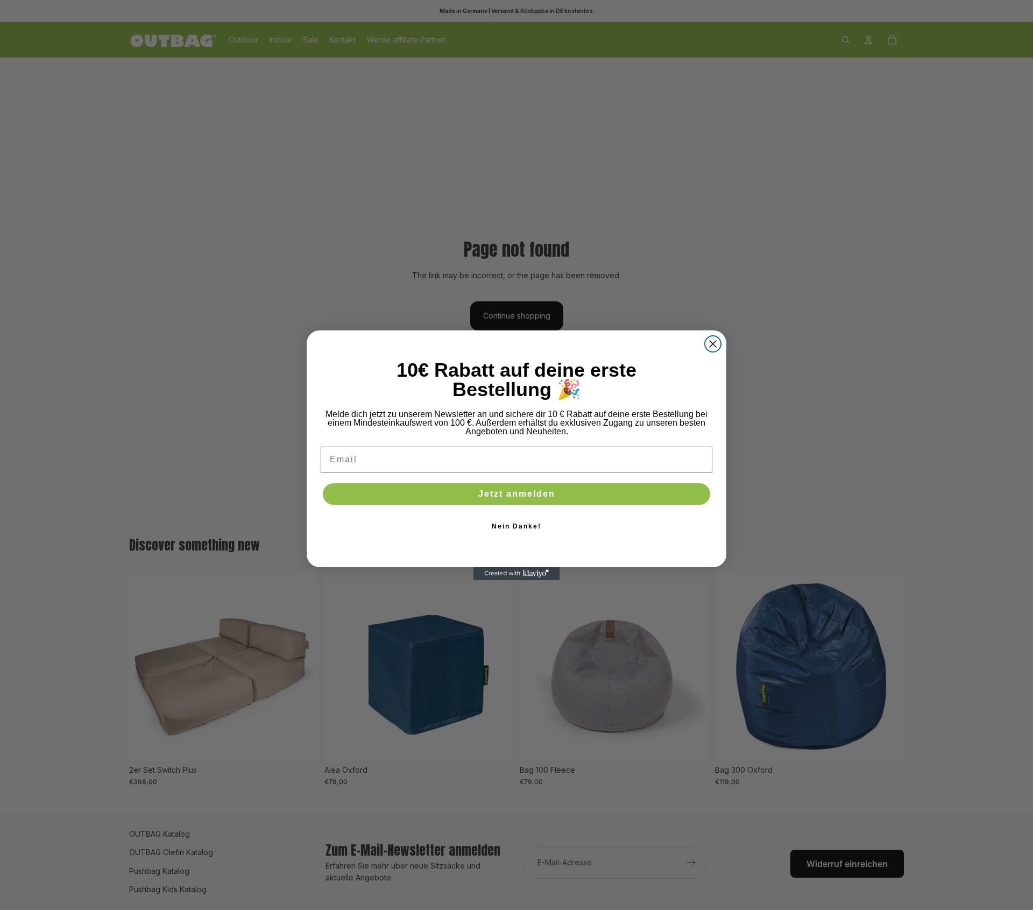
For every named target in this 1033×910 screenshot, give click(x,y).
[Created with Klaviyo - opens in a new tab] (516, 573)
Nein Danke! (516, 526)
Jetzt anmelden (516, 493)
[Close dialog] (713, 344)
